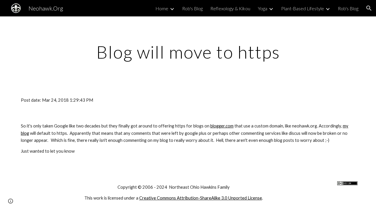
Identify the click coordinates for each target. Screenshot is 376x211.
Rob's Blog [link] (192, 8)
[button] (369, 8)
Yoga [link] (262, 8)
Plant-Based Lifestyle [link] (302, 8)
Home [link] (161, 8)
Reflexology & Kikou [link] (230, 8)
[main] (188, 52)
